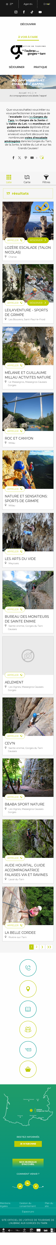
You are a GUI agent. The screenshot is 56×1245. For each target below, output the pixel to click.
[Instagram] (16, 12)
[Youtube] (40, 12)
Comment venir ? (28, 1173)
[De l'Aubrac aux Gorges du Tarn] (28, 52)
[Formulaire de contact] (28, 1050)
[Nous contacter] (28, 968)
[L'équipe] (28, 1029)
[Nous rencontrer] (28, 989)
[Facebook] (24, 12)
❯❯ (49, 946)
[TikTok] (32, 12)
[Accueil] (28, 1009)
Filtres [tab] (46, 182)
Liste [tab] (9, 182)
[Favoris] (38, 4)
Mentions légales (5, 1205)
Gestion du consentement (27, 1205)
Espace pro (28, 1211)
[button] (30, 4)
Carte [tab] (27, 182)
